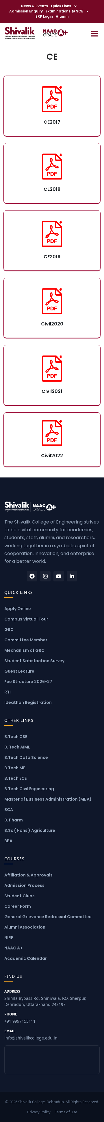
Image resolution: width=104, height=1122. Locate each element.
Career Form (17, 906)
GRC (9, 629)
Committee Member (25, 640)
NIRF (8, 937)
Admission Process (24, 885)
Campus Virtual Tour (26, 619)
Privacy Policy (39, 1111)
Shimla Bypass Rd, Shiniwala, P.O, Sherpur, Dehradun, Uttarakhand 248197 (45, 998)
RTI (7, 692)
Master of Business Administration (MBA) (48, 799)
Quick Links (61, 5)
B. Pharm (13, 820)
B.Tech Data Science (26, 757)
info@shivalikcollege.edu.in (30, 1034)
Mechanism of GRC (24, 650)
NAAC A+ (13, 948)
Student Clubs (19, 896)
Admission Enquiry (26, 11)
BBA (8, 841)
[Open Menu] (94, 33)
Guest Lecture (19, 671)
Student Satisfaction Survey (34, 661)
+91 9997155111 (20, 1018)
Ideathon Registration (28, 702)
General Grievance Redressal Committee (48, 917)
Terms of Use (66, 1111)
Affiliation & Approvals (28, 875)
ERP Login (44, 16)
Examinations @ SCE (64, 11)
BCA (8, 809)
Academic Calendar (25, 958)
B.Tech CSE (15, 737)
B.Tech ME (14, 768)
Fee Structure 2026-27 (28, 681)
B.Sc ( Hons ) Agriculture (29, 830)
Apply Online (17, 609)
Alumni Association (24, 927)
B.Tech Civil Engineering (29, 789)
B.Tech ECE (15, 778)
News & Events (34, 5)
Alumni (62, 16)
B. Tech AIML (17, 747)
